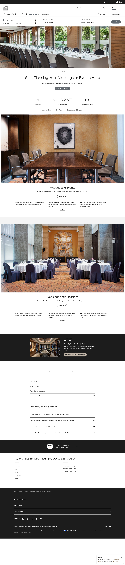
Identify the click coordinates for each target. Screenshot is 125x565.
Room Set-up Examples (37, 391)
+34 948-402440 (115, 14)
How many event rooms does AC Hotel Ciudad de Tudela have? (49, 414)
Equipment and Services (74, 110)
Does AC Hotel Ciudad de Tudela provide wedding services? (48, 427)
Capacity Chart (46, 110)
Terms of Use (34, 530)
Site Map (16, 532)
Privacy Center (58, 530)
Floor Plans (59, 110)
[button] (108, 2)
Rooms (16, 469)
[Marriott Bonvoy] (118, 2)
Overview (79, 8)
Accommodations (89, 8)
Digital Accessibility (82, 530)
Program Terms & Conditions (46, 530)
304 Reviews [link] (45, 14)
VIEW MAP (102, 14)
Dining (98, 8)
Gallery (120, 8)
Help (30, 532)
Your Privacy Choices (71, 530)
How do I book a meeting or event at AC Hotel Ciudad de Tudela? (50, 433)
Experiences (106, 8)
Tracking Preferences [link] (19, 530)
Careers (28, 530)
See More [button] (62, 210)
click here (115, 561)
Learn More (62, 196)
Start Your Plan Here (62, 88)
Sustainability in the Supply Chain (97, 530)
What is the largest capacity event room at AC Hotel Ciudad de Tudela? (52, 420)
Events (114, 8)
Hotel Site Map (23, 532)
